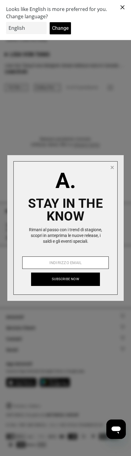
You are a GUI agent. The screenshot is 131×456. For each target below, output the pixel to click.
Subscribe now (65, 279)
